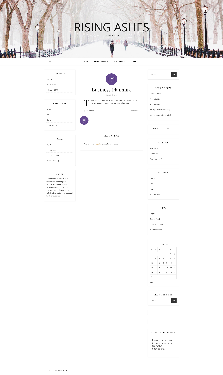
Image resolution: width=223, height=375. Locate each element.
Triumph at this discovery (160, 109)
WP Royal (63, 371)
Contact (134, 61)
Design (49, 109)
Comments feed (52, 155)
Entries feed (51, 150)
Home (87, 61)
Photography (51, 125)
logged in (98, 144)
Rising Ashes (111, 27)
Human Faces (155, 94)
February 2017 (52, 90)
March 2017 (51, 84)
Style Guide (100, 61)
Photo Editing (155, 99)
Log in (48, 144)
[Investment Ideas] (111, 121)
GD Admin (90, 110)
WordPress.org (52, 160)
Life (47, 114)
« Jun (152, 282)
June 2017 (50, 79)
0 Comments (134, 110)
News (48, 120)
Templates (117, 61)
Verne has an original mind (160, 115)
